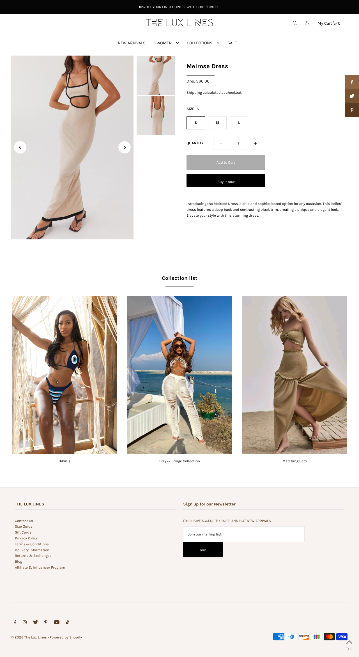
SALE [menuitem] (232, 42)
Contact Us (24, 521)
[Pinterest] (45, 623)
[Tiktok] (67, 623)
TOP (349, 649)
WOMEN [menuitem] (164, 42)
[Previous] (20, 147)
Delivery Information (32, 550)
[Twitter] (35, 623)
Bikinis (64, 461)
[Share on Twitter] (352, 96)
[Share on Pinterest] (352, 110)
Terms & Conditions (32, 544)
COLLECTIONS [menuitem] (199, 42)
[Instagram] (25, 623)
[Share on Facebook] (352, 82)
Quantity (195, 143)
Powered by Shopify (66, 637)
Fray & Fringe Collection (179, 461)
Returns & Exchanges (33, 555)
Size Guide (24, 526)
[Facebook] (15, 623)
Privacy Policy (26, 538)
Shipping (194, 92)
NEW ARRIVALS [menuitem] (132, 42)
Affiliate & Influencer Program (40, 567)
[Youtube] (56, 623)
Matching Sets (294, 461)
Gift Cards (23, 532)
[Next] (124, 147)
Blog (18, 561)
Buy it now (225, 182)
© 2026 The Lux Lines (29, 637)
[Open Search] (294, 22)
